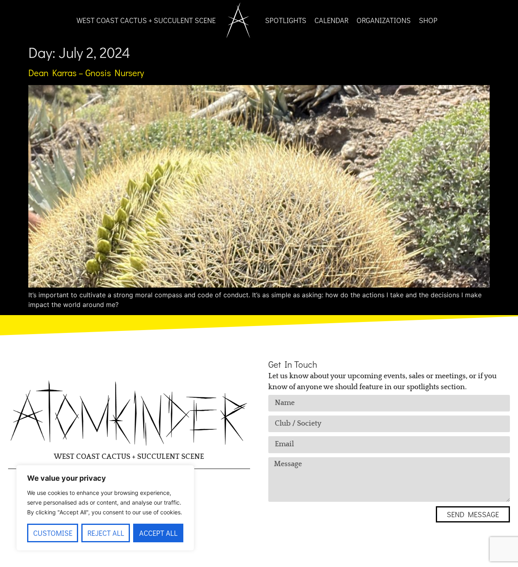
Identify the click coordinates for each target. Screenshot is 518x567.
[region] (105, 508)
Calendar (331, 20)
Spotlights (285, 20)
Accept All (158, 533)
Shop (428, 20)
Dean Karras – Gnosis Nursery (86, 73)
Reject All (105, 533)
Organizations (384, 20)
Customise (52, 533)
